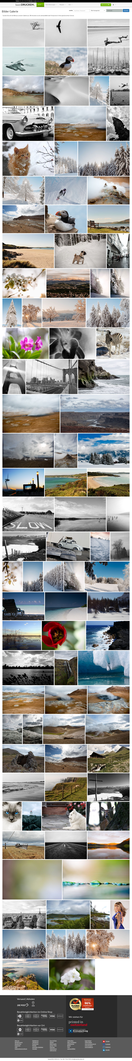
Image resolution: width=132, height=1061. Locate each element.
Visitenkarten (70, 1044)
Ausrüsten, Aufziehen (37, 1047)
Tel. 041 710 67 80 (24, 1)
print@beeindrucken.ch (38, 1)
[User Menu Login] (114, 4)
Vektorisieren (53, 1049)
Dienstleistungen (50, 4)
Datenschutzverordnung (21, 1049)
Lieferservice (53, 1050)
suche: (71, 10)
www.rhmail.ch (88, 1045)
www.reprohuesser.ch (90, 1044)
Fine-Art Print (53, 1040)
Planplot (62, 4)
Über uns (17, 1040)
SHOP (39, 4)
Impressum (17, 1045)
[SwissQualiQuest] (82, 1004)
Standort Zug (18, 1044)
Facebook (107, 1044)
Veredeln (34, 1049)
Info (69, 4)
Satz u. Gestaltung (71, 1042)
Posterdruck (35, 1044)
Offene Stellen (88, 1042)
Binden (69, 1045)
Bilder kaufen (53, 1044)
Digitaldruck (35, 1040)
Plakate (52, 1042)
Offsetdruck (35, 1042)
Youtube (107, 1041)
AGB (16, 1047)
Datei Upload (88, 1040)
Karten (51, 1045)
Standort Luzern (19, 1042)
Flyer (55, 1045)
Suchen (126, 10)
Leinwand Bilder (71, 1049)
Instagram (108, 1047)
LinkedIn (107, 1050)
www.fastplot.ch (89, 1047)
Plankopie (52, 1047)
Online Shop (70, 1040)
